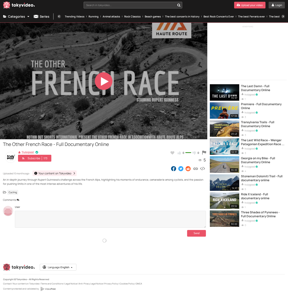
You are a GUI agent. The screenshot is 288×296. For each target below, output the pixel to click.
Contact (7, 283)
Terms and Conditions (52, 283)
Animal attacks (111, 16)
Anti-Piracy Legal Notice (91, 283)
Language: (58, 267)
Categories (16, 16)
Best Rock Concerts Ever (219, 16)
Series (44, 16)
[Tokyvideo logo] (19, 5)
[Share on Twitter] (180, 168)
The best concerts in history (182, 16)
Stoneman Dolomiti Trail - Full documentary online (262, 178)
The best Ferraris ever (251, 16)
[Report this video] (204, 153)
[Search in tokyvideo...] (179, 5)
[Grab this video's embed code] (202, 168)
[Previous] (59, 16)
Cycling (13, 192)
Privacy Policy (111, 283)
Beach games (153, 16)
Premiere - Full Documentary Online (261, 106)
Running (94, 16)
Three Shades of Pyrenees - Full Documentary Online (260, 214)
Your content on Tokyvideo (26, 283)
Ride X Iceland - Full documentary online (255, 196)
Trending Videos (74, 16)
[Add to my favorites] (172, 153)
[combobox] (133, 5)
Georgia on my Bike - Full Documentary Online (258, 160)
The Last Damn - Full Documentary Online (255, 88)
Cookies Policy (127, 283)
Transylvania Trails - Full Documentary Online (257, 124)
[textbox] (129, 5)
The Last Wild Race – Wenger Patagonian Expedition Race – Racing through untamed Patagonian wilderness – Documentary (262, 142)
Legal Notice (71, 283)
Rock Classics (132, 16)
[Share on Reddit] (188, 168)
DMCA (139, 283)
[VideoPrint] (48, 288)
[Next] (283, 16)
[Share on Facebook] (173, 168)
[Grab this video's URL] (195, 168)
